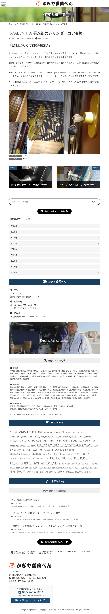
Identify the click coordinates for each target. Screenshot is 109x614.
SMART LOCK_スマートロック (74, 454)
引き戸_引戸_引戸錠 (89, 468)
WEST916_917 (49, 463)
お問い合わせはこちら (54, 211)
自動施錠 (35, 472)
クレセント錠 (70, 463)
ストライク (94, 463)
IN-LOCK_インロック (18, 441)
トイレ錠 (33, 468)
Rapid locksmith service (54, 340)
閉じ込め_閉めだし (74, 472)
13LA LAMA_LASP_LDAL (26, 431)
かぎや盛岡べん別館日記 (54, 491)
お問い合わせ (47, 553)
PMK (41, 450)
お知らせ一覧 (31, 551)
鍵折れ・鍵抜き (57, 472)
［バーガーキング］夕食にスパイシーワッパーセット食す (35, 513)
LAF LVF (88, 441)
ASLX (61, 432)
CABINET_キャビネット (73, 432)
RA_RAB (69, 450)
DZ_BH (58, 437)
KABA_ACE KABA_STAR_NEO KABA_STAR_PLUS (56, 441)
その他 (61, 463)
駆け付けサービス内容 (68, 551)
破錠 (29, 472)
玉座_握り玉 (18, 471)
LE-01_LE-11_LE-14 (28, 445)
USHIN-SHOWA (29, 463)
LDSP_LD (14, 445)
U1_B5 (14, 463)
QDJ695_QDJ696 (54, 450)
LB (94, 441)
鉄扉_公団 (44, 472)
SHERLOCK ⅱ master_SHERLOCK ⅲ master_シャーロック (34, 454)
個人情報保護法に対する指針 (24, 553)
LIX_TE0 (94, 446)
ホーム (16, 551)
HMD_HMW (85, 437)
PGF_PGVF (32, 450)
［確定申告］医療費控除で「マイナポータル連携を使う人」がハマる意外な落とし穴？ (47, 526)
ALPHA (54, 432)
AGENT (46, 432)
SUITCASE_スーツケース (20, 458)
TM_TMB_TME (38, 458)
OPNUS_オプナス (17, 450)
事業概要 (87, 551)
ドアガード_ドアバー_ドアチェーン (52, 468)
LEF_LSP (42, 445)
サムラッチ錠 (82, 463)
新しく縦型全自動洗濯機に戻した (25, 500)
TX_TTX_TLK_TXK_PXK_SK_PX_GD (71, 458)
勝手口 (77, 467)
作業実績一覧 (48, 551)
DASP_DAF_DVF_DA (43, 437)
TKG (26, 158)
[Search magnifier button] (97, 202)
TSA (47, 458)
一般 (24, 156)
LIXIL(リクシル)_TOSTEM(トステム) (69, 445)
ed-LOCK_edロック (70, 437)
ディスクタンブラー (19, 468)
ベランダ (70, 467)
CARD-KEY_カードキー (21, 437)
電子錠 (87, 472)
